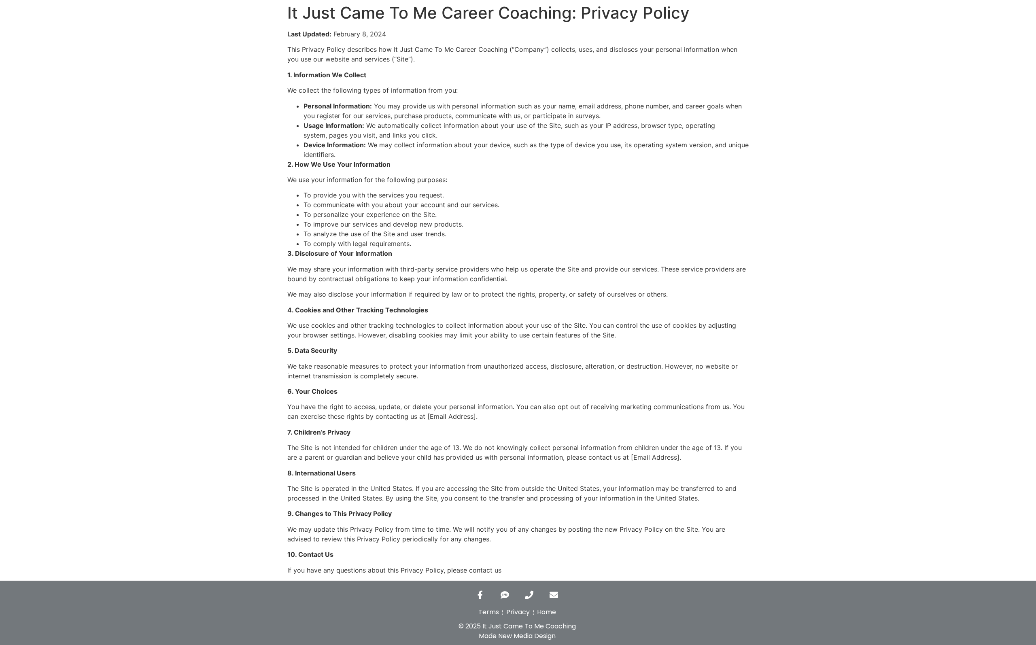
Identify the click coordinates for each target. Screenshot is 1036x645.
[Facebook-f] (480, 595)
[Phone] (529, 595)
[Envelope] (553, 595)
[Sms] (505, 595)
